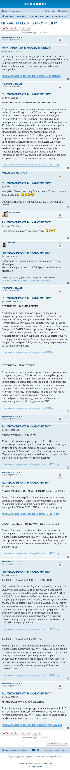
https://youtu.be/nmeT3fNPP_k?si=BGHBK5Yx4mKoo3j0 (26, 280)
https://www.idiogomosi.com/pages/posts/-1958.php (28, 352)
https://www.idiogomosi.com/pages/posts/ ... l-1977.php (30, 513)
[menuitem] (11, 11)
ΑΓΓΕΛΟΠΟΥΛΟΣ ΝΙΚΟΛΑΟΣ (14, 173)
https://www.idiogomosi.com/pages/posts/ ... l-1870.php (30, 164)
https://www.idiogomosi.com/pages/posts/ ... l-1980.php (30, 675)
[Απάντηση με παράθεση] (60, 40)
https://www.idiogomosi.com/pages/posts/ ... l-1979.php (30, 629)
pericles (11, 243)
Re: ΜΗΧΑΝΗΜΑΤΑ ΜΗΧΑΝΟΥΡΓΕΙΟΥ (26, 94)
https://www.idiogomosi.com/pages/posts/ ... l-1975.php (30, 464)
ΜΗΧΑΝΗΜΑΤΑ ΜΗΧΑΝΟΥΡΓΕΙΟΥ (29, 23)
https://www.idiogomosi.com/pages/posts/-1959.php (28, 408)
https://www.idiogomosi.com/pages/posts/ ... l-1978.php (30, 553)
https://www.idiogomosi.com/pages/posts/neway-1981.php (32, 724)
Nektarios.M (14, 212)
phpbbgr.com (46, 763)
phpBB (29, 757)
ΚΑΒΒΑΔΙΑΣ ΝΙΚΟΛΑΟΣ (12, 37)
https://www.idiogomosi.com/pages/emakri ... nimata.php (31, 75)
